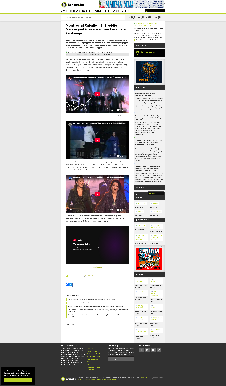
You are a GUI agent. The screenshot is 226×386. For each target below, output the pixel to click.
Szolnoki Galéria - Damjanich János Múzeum (156, 243)
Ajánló (64, 11)
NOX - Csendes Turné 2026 (156, 335)
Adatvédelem (91, 362)
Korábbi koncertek (92, 359)
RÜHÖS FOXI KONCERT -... (141, 286)
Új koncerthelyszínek (142, 220)
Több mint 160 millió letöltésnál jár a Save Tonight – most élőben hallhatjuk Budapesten (149, 118)
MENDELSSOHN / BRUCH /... (156, 323)
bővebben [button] (26, 375)
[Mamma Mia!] (131, 8)
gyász (101, 276)
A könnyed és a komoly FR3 (156, 311)
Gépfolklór (138, 215)
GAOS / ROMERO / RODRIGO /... (156, 299)
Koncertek (75, 11)
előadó (94, 356)
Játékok (115, 11)
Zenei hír (76, 37)
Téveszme (153, 207)
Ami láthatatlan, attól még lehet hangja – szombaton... (148, 29)
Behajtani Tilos (155, 215)
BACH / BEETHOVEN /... (141, 323)
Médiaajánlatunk (92, 351)
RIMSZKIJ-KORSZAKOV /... (141, 311)
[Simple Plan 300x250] (149, 269)
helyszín (99, 356)
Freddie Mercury (91, 276)
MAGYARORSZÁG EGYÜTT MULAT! (141, 337)
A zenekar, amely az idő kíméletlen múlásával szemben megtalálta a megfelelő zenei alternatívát (95, 315)
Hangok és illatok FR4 (141, 297)
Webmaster (90, 370)
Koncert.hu (152, 193)
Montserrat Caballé (77, 276)
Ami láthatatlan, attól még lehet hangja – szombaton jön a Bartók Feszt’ (91, 299)
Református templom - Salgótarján (141, 243)
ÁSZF (88, 364)
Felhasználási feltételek (93, 367)
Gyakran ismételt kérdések (94, 354)
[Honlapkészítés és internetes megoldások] (158, 379)
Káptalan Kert (139, 229)
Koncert (89, 356)
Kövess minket (140, 187)
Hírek (107, 11)
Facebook (125, 11)
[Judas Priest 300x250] (149, 82)
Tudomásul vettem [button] (18, 380)
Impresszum (90, 348)
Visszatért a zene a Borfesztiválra (79, 303)
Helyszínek (97, 11)
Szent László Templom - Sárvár (156, 231)
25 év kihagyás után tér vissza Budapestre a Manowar (145, 94)
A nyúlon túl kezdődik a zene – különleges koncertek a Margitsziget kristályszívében (96, 306)
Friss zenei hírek (140, 87)
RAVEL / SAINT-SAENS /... (156, 286)
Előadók (86, 11)
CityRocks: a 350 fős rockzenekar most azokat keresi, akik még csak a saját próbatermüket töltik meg (98, 310)
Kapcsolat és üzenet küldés (112, 379)
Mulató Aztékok (140, 207)
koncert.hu (84, 37)
